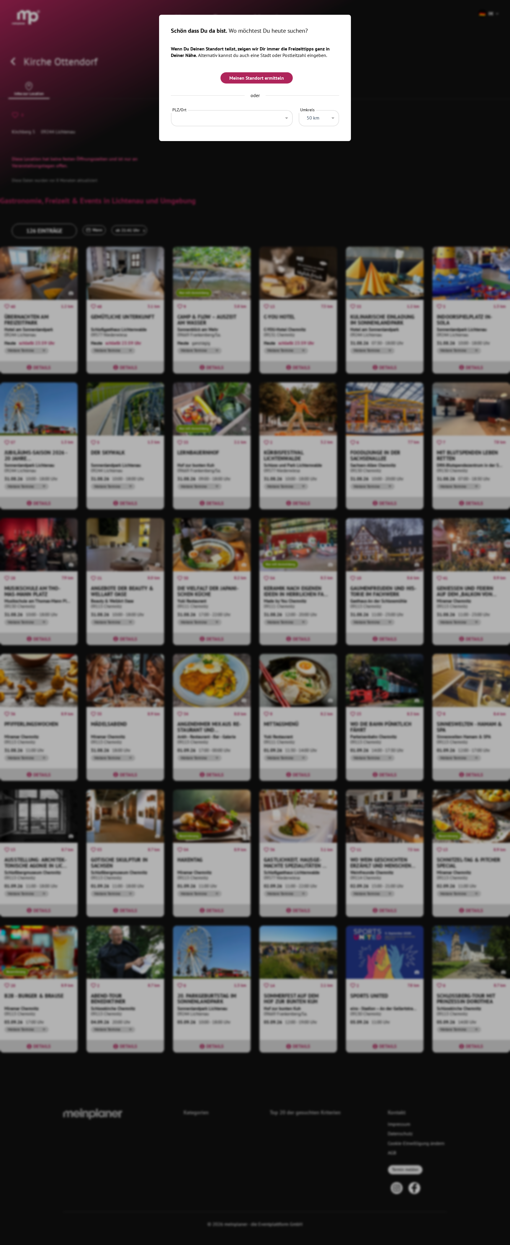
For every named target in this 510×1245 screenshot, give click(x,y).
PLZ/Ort (179, 109)
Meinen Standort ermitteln (256, 78)
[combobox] (232, 116)
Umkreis (307, 109)
